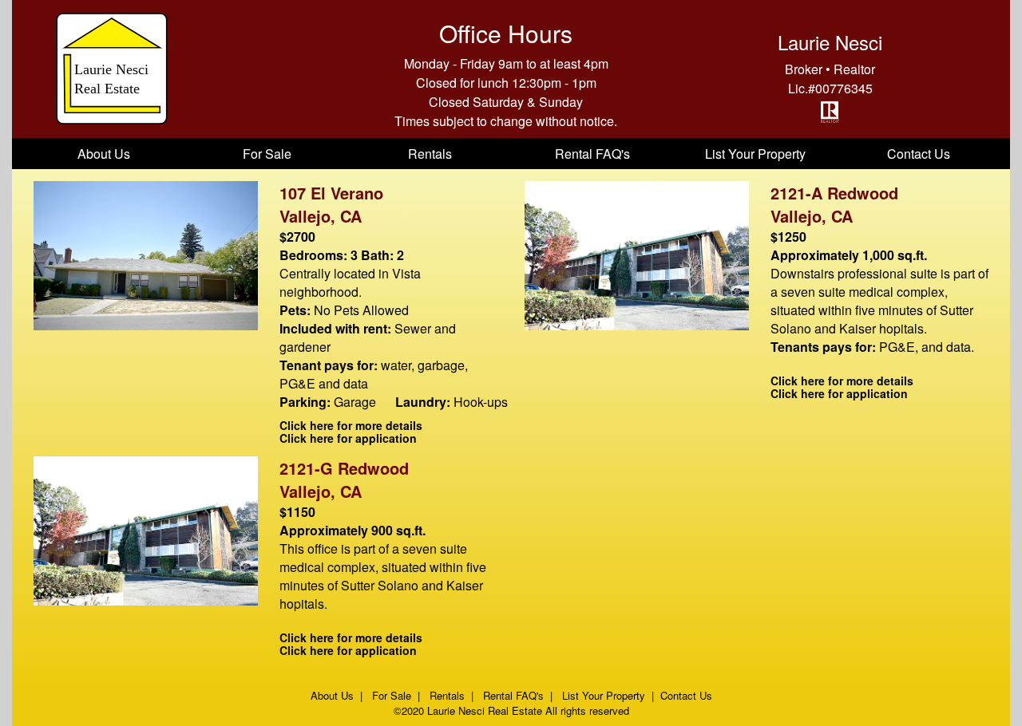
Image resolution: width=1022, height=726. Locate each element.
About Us (103, 153)
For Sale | (397, 695)
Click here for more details (350, 425)
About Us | (340, 695)
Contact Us (918, 153)
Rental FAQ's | (519, 695)
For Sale (267, 153)
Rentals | (453, 695)
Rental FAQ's (592, 153)
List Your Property (755, 153)
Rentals (430, 153)
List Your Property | (609, 695)
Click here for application (348, 438)
